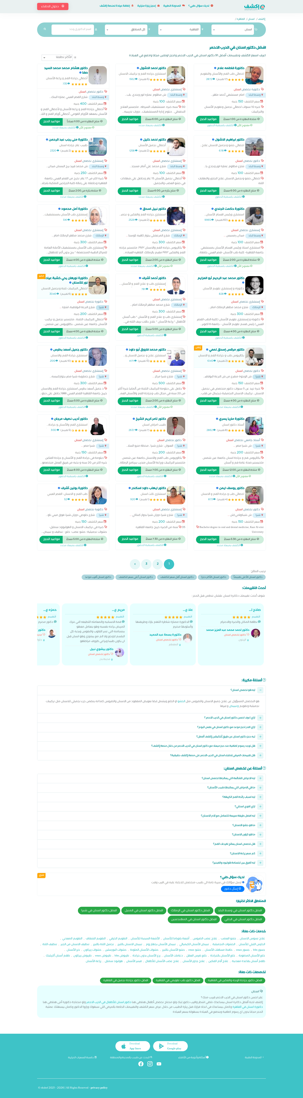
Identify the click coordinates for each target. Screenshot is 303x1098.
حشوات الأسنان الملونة (144, 950)
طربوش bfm (122, 956)
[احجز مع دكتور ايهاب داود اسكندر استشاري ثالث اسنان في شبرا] (176, 495)
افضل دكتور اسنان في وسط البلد (240, 911)
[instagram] (151, 1064)
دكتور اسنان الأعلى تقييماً (248, 577)
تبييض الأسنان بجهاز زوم (161, 944)
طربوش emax (103, 956)
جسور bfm (259, 950)
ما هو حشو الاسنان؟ (244, 825)
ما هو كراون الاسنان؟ (243, 835)
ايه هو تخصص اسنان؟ (243, 690)
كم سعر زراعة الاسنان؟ (242, 854)
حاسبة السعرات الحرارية (81, 1058)
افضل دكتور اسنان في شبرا (99, 911)
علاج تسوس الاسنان (252, 939)
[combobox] (232, 30)
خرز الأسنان (73, 950)
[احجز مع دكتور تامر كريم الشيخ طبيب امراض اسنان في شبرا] (176, 426)
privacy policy (99, 1088)
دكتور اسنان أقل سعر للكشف (177, 577)
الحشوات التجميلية (224, 944)
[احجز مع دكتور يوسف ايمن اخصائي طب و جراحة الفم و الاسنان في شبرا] (254, 495)
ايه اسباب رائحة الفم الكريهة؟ (238, 797)
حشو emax (194, 950)
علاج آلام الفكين (218, 961)
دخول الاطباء (50, 6)
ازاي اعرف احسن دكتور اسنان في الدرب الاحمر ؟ (229, 718)
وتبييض (234, 706)
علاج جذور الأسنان (194, 961)
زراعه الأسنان (93, 961)
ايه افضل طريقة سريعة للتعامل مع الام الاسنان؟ (228, 816)
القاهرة (241, 19)
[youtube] (160, 1064)
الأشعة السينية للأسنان (145, 939)
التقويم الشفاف (96, 939)
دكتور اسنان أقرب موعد (98, 577)
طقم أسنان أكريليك (58, 956)
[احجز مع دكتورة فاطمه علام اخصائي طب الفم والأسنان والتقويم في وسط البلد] (254, 75)
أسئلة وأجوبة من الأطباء (192, 1058)
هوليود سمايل (114, 961)
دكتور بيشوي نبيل (101, 649)
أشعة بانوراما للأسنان (176, 939)
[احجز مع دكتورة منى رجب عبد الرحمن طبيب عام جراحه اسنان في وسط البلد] (98, 147)
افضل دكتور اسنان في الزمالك (190, 911)
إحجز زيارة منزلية (146, 6)
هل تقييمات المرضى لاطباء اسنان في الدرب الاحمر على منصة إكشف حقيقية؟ (212, 755)
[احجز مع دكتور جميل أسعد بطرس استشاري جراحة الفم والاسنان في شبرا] (98, 357)
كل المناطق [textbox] (138, 29)
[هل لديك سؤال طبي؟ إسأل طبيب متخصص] (254, 884)
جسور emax (243, 950)
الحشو (181, 701)
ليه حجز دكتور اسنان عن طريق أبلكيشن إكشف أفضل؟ (225, 737)
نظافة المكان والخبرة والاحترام (233, 625)
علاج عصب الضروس (205, 939)
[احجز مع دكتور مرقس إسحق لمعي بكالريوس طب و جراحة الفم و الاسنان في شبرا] (254, 357)
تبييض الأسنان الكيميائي (194, 944)
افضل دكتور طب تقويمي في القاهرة (178, 980)
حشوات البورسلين (116, 950)
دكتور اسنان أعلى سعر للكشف (136, 577)
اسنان (251, 19)
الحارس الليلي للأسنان (252, 944)
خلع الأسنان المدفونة (252, 956)
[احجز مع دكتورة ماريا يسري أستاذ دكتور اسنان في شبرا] (254, 426)
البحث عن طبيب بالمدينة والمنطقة (130, 1058)
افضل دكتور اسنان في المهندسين (194, 919)
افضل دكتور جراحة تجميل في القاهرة (125, 980)
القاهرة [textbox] (194, 29)
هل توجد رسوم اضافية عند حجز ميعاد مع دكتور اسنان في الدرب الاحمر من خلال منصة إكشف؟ (203, 746)
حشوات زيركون (92, 950)
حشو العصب (228, 939)
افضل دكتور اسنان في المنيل (144, 911)
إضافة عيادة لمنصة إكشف (115, 6)
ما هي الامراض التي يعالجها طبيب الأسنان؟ (231, 788)
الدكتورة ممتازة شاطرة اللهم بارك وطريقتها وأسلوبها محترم (164, 627)
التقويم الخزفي (118, 939)
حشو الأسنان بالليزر (173, 950)
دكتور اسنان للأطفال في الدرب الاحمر (108, 1002)
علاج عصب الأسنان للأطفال (162, 961)
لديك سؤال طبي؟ (199, 6)
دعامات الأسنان (173, 956)
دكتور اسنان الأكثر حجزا (213, 577)
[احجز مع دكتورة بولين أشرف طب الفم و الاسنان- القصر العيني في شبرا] (98, 495)
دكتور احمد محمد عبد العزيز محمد (227, 630)
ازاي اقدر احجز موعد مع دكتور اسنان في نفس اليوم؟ (226, 727)
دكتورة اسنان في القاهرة (248, 1007)
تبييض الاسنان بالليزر (129, 944)
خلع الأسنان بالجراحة (222, 956)
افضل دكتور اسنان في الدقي (243, 919)
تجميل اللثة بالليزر (103, 944)
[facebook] (142, 1064)
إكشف (261, 19)
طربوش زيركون (82, 956)
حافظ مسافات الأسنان (219, 950)
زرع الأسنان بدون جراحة (146, 956)
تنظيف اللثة (49, 944)
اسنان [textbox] (248, 29)
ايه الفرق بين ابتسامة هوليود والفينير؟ (234, 863)
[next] (135, 564)
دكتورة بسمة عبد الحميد (165, 635)
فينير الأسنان (134, 961)
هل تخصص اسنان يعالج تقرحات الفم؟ (234, 844)
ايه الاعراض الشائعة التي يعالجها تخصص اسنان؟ (228, 778)
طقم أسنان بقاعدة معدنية (248, 961)
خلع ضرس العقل (196, 956)
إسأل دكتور (231, 889)
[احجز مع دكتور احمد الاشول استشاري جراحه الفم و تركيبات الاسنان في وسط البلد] (176, 75)
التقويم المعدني (72, 939)
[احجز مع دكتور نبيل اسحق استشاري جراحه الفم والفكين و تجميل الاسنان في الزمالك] (176, 216)
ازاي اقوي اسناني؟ (245, 807)
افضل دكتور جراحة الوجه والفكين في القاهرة (235, 980)
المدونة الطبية (172, 6)
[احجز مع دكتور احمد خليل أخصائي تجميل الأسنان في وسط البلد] (176, 147)
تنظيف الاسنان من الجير (75, 944)
